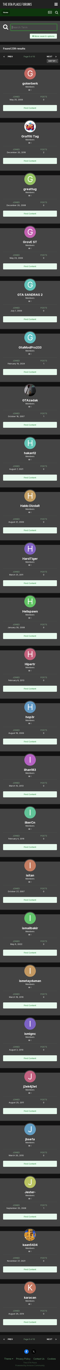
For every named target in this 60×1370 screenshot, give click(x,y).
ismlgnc (30, 1034)
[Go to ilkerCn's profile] (30, 812)
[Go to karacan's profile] (30, 1288)
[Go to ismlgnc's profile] (30, 1024)
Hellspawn (30, 611)
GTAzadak (30, 400)
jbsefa (30, 1139)
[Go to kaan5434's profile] (30, 1235)
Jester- (30, 1192)
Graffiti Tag (30, 136)
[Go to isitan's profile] (30, 865)
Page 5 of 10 (30, 56)
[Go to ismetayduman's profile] (30, 971)
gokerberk (30, 83)
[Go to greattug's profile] (30, 179)
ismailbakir (30, 928)
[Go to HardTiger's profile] (30, 549)
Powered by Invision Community (30, 1365)
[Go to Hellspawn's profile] (30, 601)
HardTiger (30, 559)
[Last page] (56, 56)
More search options (44, 36)
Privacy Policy (23, 1358)
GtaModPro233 (30, 347)
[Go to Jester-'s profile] (30, 1182)
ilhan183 (30, 770)
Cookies (51, 1358)
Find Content (30, 108)
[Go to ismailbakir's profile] (30, 918)
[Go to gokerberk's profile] (30, 73)
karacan (30, 1297)
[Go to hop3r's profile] (30, 707)
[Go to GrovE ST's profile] (30, 232)
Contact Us (38, 1358)
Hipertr (30, 664)
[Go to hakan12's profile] (30, 443)
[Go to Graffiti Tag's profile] (30, 126)
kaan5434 (30, 1245)
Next (49, 56)
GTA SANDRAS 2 (30, 295)
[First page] (4, 56)
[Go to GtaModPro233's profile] (30, 337)
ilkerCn (30, 822)
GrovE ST (30, 242)
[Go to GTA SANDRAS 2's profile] (30, 285)
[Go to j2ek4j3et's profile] (30, 1076)
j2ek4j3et (30, 1086)
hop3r (30, 717)
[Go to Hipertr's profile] (30, 654)
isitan (30, 875)
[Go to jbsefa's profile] (30, 1129)
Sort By (52, 61)
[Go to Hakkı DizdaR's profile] (30, 496)
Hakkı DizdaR (30, 506)
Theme (8, 1358)
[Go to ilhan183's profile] (30, 760)
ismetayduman (30, 981)
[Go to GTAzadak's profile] (30, 390)
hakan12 (30, 453)
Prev (10, 56)
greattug (30, 189)
